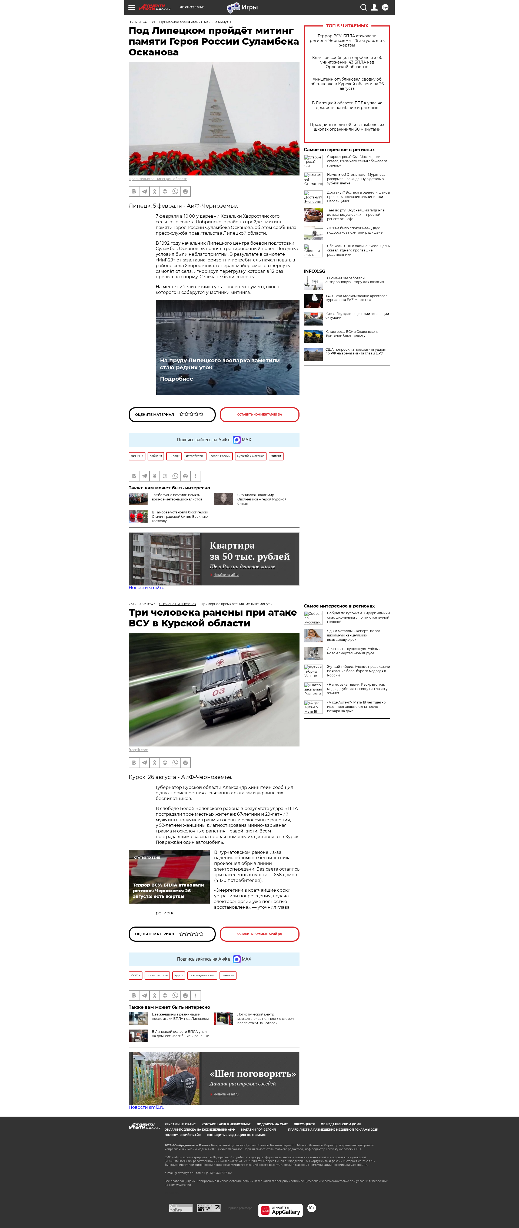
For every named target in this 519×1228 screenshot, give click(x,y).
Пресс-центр (304, 1124)
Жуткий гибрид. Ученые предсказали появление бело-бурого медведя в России (358, 671)
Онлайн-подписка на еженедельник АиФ (200, 1129)
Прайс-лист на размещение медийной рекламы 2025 (333, 1129)
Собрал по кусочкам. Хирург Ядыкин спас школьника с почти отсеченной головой (358, 617)
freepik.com (138, 750)
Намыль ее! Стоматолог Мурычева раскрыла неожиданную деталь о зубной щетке (356, 178)
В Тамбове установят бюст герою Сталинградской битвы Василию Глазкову (180, 516)
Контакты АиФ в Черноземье (226, 1124)
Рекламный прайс (180, 1124)
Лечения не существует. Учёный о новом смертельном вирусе (355, 651)
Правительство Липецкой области (158, 179)
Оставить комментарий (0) (259, 414)
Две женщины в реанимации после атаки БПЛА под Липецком (180, 1016)
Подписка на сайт (272, 1124)
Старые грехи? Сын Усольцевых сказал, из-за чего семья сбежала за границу (357, 161)
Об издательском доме (341, 1124)
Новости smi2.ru (147, 587)
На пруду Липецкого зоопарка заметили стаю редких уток (220, 364)
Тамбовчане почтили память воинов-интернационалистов (177, 497)
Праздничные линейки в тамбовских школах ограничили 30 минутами (347, 127)
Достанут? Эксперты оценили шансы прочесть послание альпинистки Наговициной (358, 196)
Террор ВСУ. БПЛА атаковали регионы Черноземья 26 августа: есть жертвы (347, 41)
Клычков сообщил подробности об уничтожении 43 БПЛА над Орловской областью (347, 62)
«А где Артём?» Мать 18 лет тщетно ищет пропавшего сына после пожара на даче (356, 706)
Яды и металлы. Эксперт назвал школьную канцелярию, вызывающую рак (353, 635)
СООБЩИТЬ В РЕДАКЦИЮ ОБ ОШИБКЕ (236, 1135)
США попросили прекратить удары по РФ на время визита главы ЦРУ (355, 351)
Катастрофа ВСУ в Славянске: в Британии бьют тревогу (351, 333)
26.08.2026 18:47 (142, 604)
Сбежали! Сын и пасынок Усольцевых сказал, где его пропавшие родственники (358, 250)
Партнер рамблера (239, 1208)
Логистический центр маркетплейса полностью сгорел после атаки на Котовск (265, 1018)
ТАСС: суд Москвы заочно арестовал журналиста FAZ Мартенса (356, 298)
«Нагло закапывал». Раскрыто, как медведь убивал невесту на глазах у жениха (357, 688)
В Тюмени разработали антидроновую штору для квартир (354, 280)
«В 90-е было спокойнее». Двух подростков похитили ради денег (355, 230)
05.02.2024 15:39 (142, 22)
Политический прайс (183, 1135)
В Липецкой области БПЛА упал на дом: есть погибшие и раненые (347, 105)
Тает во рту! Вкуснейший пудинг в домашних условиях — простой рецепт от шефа (356, 214)
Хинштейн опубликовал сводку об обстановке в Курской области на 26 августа (347, 84)
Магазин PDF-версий (258, 1129)
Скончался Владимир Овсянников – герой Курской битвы (262, 499)
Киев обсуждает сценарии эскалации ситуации (357, 316)
